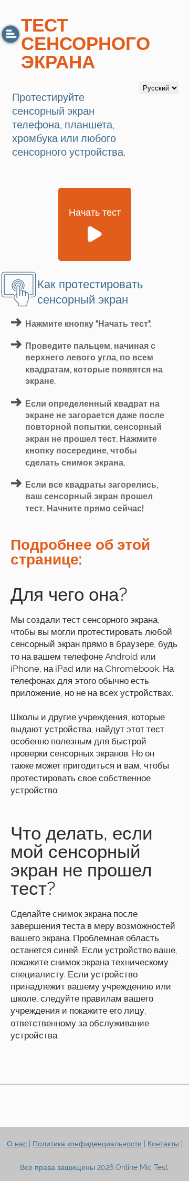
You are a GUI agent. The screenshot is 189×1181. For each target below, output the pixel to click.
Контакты (163, 1143)
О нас (18, 1143)
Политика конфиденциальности (87, 1143)
